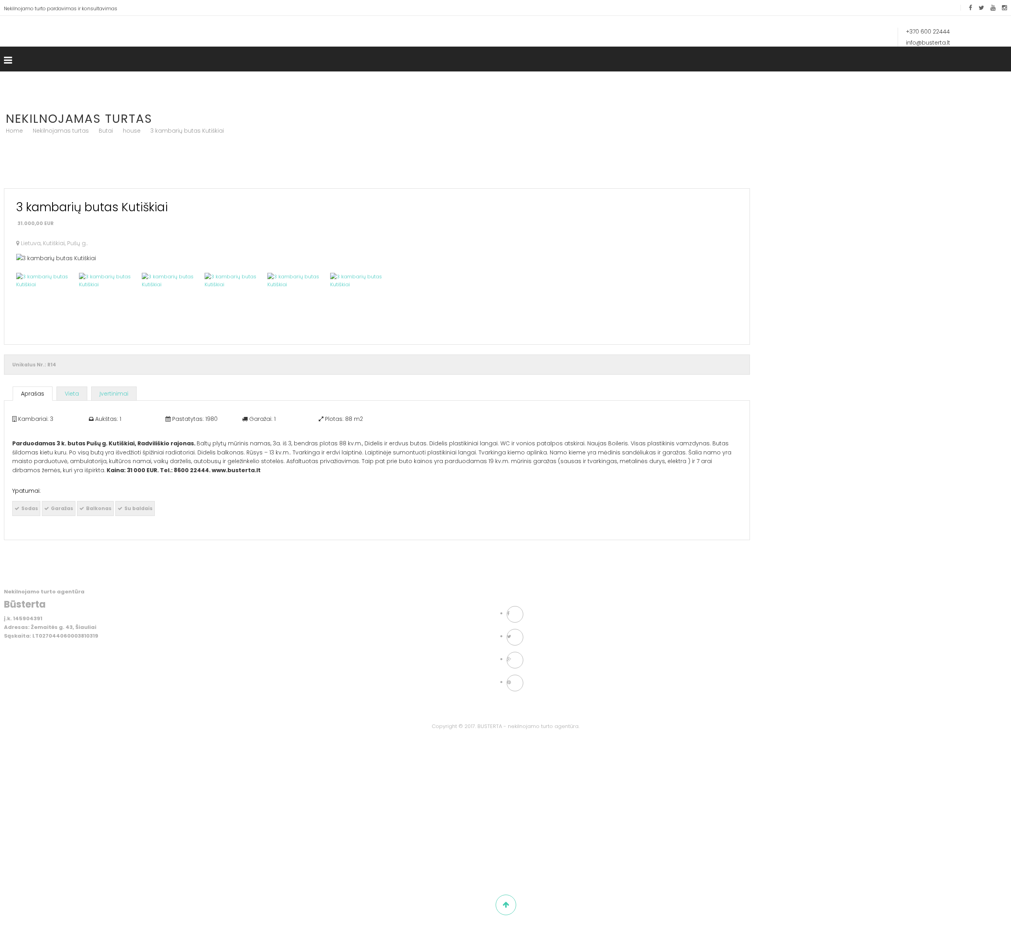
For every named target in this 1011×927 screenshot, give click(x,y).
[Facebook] (970, 8)
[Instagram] (1004, 8)
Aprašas (32, 394)
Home (14, 131)
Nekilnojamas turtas (61, 131)
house (132, 131)
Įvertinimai (114, 394)
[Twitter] (981, 8)
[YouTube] (993, 8)
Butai (106, 131)
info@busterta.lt (929, 43)
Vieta (72, 394)
